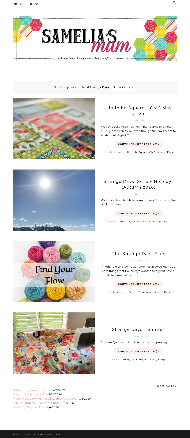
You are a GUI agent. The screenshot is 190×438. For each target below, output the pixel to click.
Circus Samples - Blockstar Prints (36, 403)
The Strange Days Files (139, 253)
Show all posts (123, 87)
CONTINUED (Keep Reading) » (139, 144)
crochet (122, 292)
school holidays (142, 221)
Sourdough (145, 292)
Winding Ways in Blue (28, 407)
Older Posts (165, 386)
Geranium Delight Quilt (29, 394)
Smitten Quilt (140, 359)
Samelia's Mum (28, 434)
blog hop (119, 152)
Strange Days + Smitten (139, 329)
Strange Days (165, 152)
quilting (126, 359)
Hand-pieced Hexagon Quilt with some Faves (44, 398)
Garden (133, 292)
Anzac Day (125, 221)
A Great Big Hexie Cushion (31, 390)
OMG (152, 152)
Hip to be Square (137, 152)
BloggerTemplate (53, 434)
